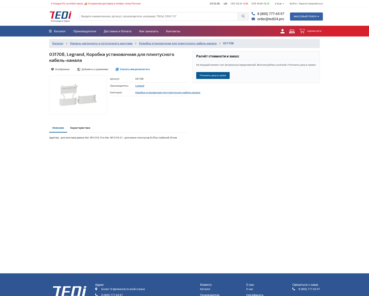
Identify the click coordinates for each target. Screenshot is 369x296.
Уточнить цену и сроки (212, 75)
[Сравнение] (292, 31)
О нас (249, 289)
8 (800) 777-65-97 (270, 14)
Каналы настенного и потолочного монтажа (101, 43)
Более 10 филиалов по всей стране (123, 289)
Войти (293, 3)
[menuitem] (57, 31)
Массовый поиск (305, 16)
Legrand (139, 85)
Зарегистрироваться (311, 3)
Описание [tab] (58, 127)
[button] (243, 16)
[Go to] (60, 16)
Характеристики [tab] (80, 127)
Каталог (57, 43)
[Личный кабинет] (282, 31)
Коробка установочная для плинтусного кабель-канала (178, 43)
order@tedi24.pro (270, 19)
